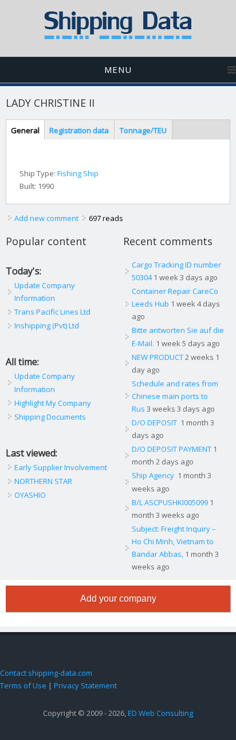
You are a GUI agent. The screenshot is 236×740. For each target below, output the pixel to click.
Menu (118, 69)
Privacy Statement (85, 685)
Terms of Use (23, 685)
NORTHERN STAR (43, 481)
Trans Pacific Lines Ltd (52, 312)
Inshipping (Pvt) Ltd (46, 325)
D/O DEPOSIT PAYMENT (171, 449)
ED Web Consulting (160, 713)
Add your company (118, 598)
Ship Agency (154, 475)
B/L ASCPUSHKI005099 (170, 502)
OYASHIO (30, 495)
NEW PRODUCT (157, 357)
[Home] (118, 37)
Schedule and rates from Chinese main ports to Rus (175, 396)
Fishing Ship (78, 173)
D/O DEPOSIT (155, 422)
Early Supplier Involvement (60, 467)
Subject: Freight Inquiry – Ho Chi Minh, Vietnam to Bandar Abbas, (174, 541)
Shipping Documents (50, 417)
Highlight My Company (52, 403)
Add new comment (46, 218)
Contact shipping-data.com (46, 673)
